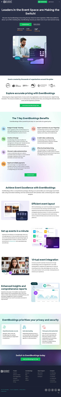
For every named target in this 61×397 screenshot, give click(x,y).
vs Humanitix (52, 380)
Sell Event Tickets (16, 374)
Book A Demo (37, 24)
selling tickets (12, 241)
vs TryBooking (53, 373)
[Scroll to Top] (59, 393)
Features (15, 373)
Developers (40, 376)
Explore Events (16, 380)
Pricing (14, 382)
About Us (27, 373)
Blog (26, 374)
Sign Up (26, 376)
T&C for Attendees (5, 389)
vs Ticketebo (52, 376)
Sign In (26, 378)
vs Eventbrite (52, 374)
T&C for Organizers (14, 389)
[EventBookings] (8, 2)
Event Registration (17, 376)
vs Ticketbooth (53, 378)
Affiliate (27, 380)
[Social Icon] (46, 390)
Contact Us (40, 374)
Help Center (40, 373)
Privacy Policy (22, 389)
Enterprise (15, 378)
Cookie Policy (3, 391)
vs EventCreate (53, 382)
